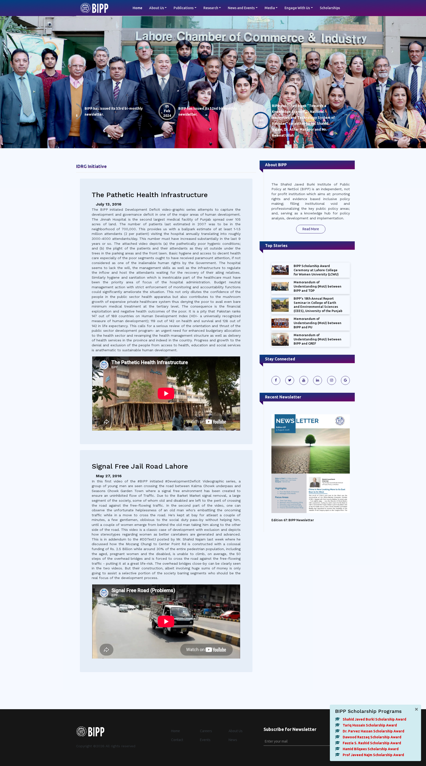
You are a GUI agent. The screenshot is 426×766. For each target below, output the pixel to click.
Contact (177, 740)
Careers (206, 731)
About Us (236, 731)
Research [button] (210, 8)
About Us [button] (156, 8)
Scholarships (330, 8)
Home (139, 8)
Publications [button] (184, 8)
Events (205, 740)
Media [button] (270, 8)
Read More (310, 229)
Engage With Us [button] (297, 8)
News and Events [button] (241, 8)
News (233, 740)
